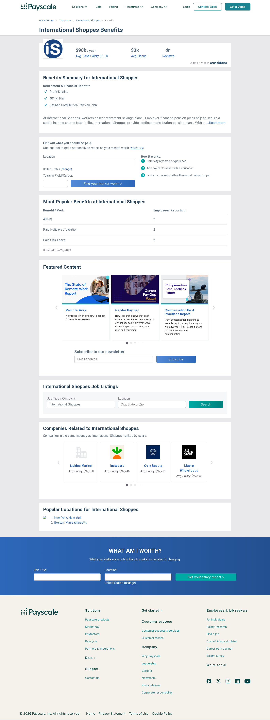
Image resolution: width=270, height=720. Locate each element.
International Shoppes (88, 20)
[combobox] (89, 162)
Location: (49, 156)
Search (206, 404)
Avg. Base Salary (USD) (92, 56)
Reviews (168, 56)
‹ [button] (56, 307)
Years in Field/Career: (58, 175)
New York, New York (68, 518)
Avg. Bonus (138, 56)
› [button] (213, 307)
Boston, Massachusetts (70, 522)
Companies (65, 20)
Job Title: (40, 570)
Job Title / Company (61, 398)
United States (46, 20)
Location (124, 398)
